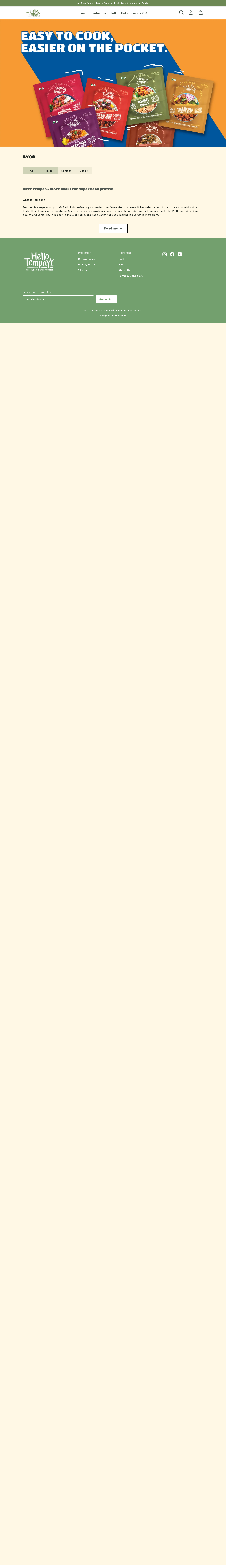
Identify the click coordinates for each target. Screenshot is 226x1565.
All (31, 170)
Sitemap (83, 270)
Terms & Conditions (131, 275)
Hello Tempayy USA (134, 13)
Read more (113, 228)
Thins (48, 170)
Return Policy (86, 259)
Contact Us (98, 13)
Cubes (84, 170)
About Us (124, 270)
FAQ (113, 13)
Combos (66, 170)
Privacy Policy (87, 264)
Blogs (122, 264)
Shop (82, 13)
